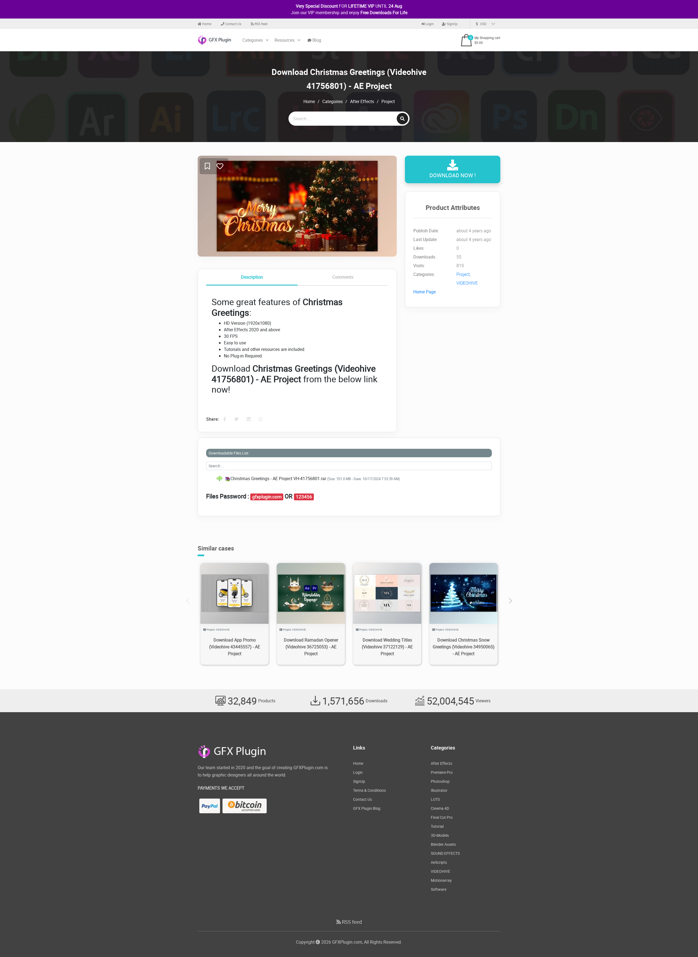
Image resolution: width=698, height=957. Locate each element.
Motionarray (441, 880)
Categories (252, 40)
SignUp (452, 24)
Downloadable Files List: (229, 453)
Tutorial (437, 826)
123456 (304, 497)
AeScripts (439, 862)
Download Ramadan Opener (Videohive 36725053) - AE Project (311, 647)
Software (438, 889)
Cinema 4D (440, 808)
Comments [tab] (342, 277)
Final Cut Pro (442, 817)
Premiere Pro (442, 772)
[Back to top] (683, 942)
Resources (284, 40)
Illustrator (439, 790)
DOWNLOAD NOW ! (452, 175)
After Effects (362, 101)
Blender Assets (443, 844)
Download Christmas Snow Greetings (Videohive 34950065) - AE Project (464, 647)
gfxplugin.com (267, 497)
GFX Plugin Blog (366, 808)
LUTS (435, 799)
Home (206, 24)
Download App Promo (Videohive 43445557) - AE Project (234, 647)
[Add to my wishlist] (207, 166)
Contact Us (232, 24)
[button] (510, 601)
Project (388, 101)
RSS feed (260, 24)
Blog (316, 40)
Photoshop (440, 781)
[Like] (220, 166)
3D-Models (440, 835)
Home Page (424, 292)
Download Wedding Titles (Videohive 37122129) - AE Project (387, 647)
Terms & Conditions (369, 790)
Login (429, 24)
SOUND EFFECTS (445, 853)
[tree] (349, 478)
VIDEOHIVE (467, 283)
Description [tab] (252, 277)
